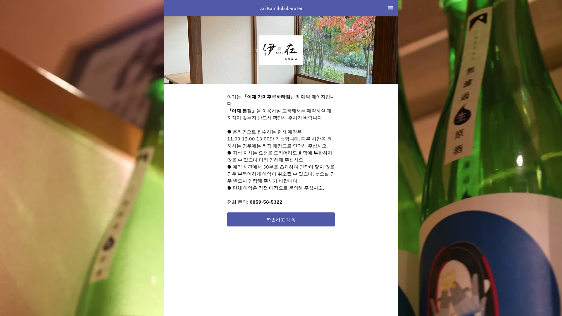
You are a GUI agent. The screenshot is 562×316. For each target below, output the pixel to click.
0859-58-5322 (266, 202)
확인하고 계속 (281, 219)
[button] (281, 219)
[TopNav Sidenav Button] (390, 8)
